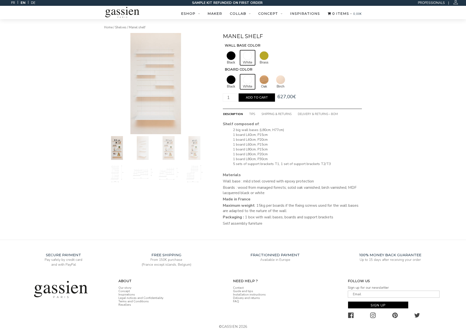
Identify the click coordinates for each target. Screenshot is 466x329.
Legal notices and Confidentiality (140, 298)
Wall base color (242, 45)
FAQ (236, 301)
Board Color (238, 69)
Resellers (124, 305)
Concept (268, 13)
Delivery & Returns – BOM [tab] (318, 114)
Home (108, 27)
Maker (215, 13)
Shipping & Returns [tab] (276, 114)
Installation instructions (249, 294)
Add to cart (257, 97)
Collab (238, 13)
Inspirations (305, 13)
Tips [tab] (252, 114)
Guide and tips (243, 291)
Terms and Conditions (133, 301)
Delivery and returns (246, 298)
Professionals (431, 2)
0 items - (346, 13)
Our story (124, 288)
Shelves (120, 27)
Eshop (188, 13)
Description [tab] (233, 114)
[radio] (231, 57)
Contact (238, 288)
